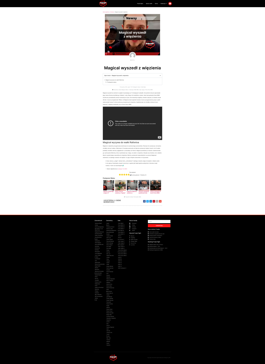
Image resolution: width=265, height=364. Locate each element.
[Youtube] (170, 3)
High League (142, 89)
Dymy (156, 3)
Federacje (163, 3)
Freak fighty (140, 3)
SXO (169, 357)
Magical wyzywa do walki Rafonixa (115, 80)
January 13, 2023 (122, 169)
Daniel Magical (122, 89)
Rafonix (127, 89)
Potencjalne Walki (137, 196)
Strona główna (106, 12)
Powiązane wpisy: (112, 82)
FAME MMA (136, 89)
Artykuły (112, 12)
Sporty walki (149, 3)
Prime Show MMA (149, 89)
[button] (144, 201)
